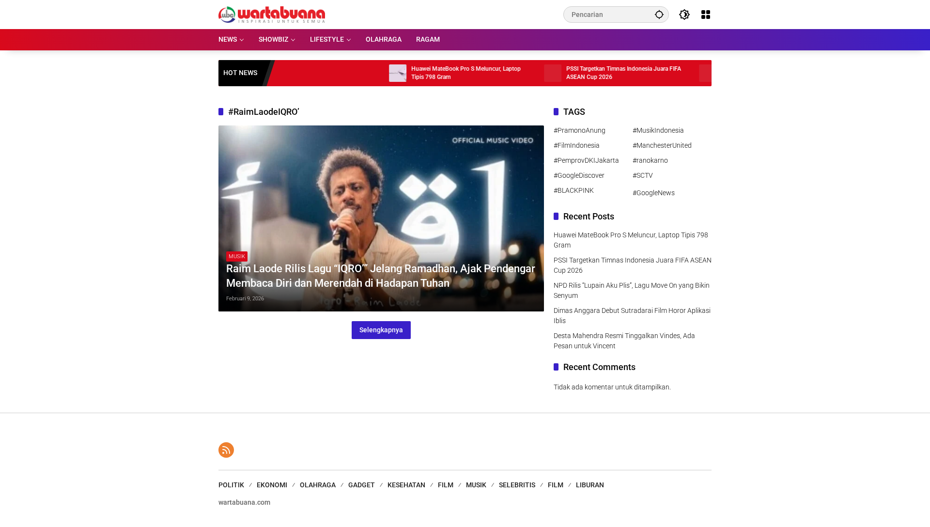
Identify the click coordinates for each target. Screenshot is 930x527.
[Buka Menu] (706, 14)
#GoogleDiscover (579, 175)
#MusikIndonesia (658, 130)
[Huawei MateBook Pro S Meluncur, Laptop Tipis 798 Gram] (378, 73)
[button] (659, 14)
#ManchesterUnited (662, 145)
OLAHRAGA (318, 485)
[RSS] (226, 450)
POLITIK (231, 485)
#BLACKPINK (574, 190)
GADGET (361, 485)
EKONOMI (272, 485)
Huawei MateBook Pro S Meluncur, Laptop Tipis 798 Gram (446, 72)
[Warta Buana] (271, 14)
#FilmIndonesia (577, 145)
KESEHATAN (406, 485)
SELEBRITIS (517, 485)
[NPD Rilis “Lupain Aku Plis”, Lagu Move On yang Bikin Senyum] (688, 73)
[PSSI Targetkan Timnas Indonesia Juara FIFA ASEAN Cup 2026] (533, 73)
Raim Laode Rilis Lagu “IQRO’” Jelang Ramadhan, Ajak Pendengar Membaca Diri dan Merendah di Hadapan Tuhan (380, 276)
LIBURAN (590, 485)
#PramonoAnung (579, 130)
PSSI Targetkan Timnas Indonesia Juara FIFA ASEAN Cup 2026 (604, 72)
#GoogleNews (654, 193)
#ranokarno (650, 160)
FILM (445, 485)
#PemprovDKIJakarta (586, 160)
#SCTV (643, 175)
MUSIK (237, 256)
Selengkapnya (381, 330)
